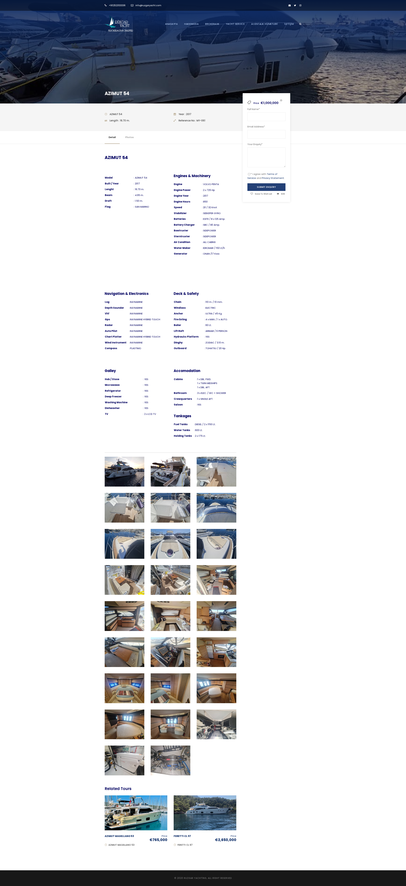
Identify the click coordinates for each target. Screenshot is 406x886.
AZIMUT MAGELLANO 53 (119, 836)
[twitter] (295, 5)
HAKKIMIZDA (191, 24)
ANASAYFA (171, 24)
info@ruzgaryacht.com (148, 5)
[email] (289, 5)
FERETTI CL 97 (182, 836)
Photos (129, 137)
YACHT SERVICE (235, 24)
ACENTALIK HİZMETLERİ (264, 24)
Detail (112, 137)
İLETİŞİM (289, 24)
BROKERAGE (212, 24)
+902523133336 (117, 5)
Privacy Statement (273, 178)
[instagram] (300, 5)
